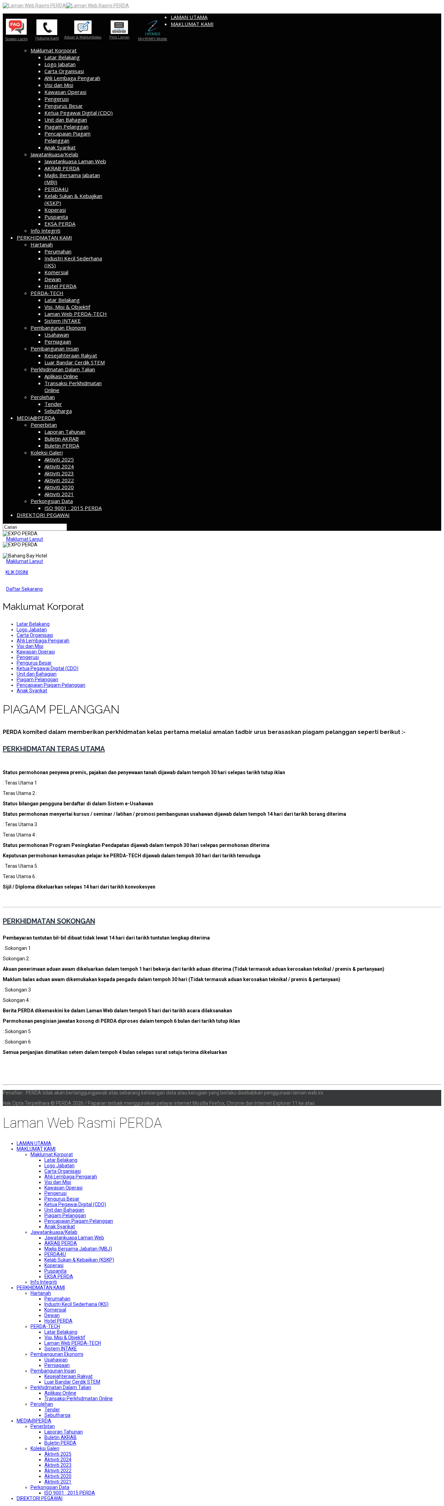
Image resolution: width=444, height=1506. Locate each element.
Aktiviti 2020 (59, 487)
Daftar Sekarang (24, 589)
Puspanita (56, 216)
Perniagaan (57, 341)
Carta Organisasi (64, 71)
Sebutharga (58, 410)
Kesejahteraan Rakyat (70, 355)
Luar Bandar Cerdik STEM (74, 362)
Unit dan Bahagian (65, 119)
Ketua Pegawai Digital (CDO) (78, 112)
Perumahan (57, 251)
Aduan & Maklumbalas (83, 37)
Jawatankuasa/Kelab (54, 154)
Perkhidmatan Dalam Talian (63, 369)
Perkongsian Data (52, 500)
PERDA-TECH (47, 292)
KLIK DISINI (17, 572)
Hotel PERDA (60, 286)
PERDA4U (56, 188)
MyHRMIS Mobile (152, 39)
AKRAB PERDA (61, 168)
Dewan (52, 279)
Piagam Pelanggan (66, 126)
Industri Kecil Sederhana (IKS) (76, 1304)
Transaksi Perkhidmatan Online (78, 1398)
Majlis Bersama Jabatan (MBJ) (78, 1249)
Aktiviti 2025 (59, 459)
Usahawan (56, 334)
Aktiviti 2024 (59, 466)
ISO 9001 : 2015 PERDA (73, 507)
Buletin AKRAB (61, 438)
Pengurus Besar (63, 105)
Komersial (56, 272)
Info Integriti (45, 230)
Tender (53, 403)
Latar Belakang (62, 57)
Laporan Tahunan (64, 431)
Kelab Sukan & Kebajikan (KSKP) (79, 1260)
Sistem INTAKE (62, 320)
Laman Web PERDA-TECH (75, 313)
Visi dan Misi (58, 84)
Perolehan (43, 396)
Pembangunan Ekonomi (58, 327)
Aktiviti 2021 (59, 494)
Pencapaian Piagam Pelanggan (67, 137)
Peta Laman (119, 37)
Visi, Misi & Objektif (67, 306)
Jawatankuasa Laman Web (75, 161)
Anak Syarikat (60, 147)
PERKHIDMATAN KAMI (44, 237)
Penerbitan (44, 424)
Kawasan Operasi (65, 91)
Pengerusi (56, 98)
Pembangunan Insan (55, 348)
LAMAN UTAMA (189, 17)
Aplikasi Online (61, 376)
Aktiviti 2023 (59, 473)
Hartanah (42, 244)
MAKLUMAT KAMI (192, 23)
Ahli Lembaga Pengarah (72, 78)
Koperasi (55, 209)
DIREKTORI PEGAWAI (43, 514)
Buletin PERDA (61, 445)
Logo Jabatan (60, 64)
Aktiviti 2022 (59, 480)
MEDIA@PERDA (36, 417)
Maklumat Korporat (54, 50)
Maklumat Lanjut (24, 539)
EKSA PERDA (59, 223)
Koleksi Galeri (47, 452)
